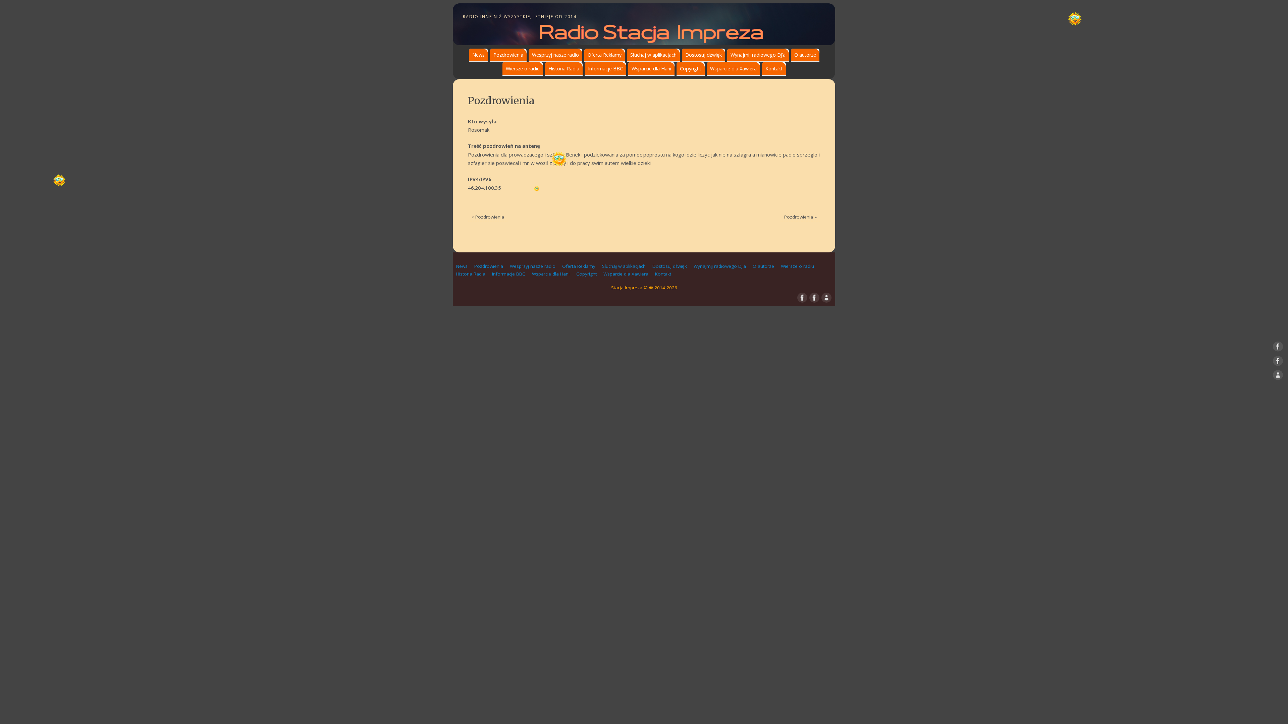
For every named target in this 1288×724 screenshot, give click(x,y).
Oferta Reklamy (605, 55)
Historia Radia (563, 68)
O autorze (805, 55)
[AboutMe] (1278, 376)
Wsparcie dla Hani (651, 68)
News (478, 55)
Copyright (690, 68)
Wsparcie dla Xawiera (733, 68)
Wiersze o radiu (523, 68)
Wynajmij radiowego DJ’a (758, 55)
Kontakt (774, 68)
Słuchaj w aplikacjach (653, 55)
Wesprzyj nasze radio (555, 55)
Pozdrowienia (508, 55)
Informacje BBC (605, 68)
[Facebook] (1278, 348)
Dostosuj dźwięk (703, 55)
